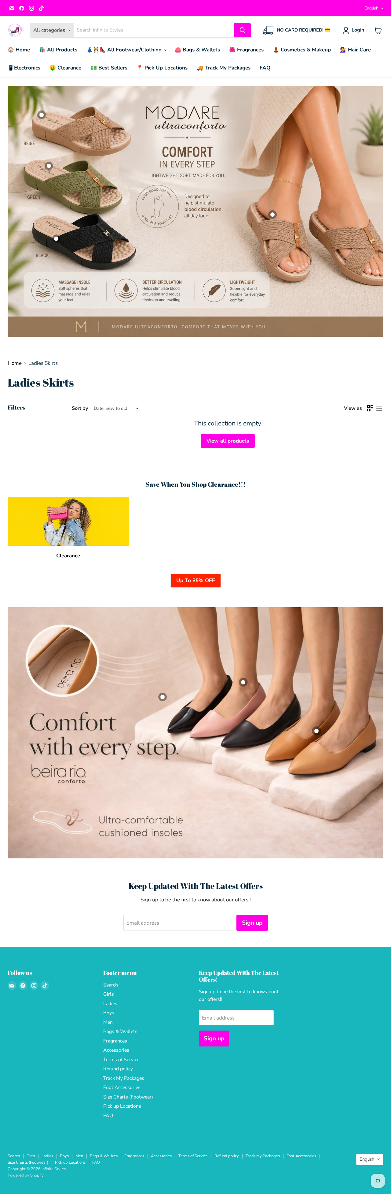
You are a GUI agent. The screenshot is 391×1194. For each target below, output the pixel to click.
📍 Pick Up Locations (162, 67)
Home (15, 363)
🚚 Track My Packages (223, 67)
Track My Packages (123, 1078)
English (371, 8)
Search (110, 985)
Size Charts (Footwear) (128, 1097)
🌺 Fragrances (246, 49)
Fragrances (115, 1041)
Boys (108, 1012)
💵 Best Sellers (108, 67)
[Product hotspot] (56, 238)
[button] (355, 30)
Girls (108, 994)
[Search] (242, 30)
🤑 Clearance (65, 67)
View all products (227, 440)
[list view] (379, 408)
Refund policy (118, 1068)
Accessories (116, 1050)
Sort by (80, 408)
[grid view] (370, 408)
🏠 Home (19, 49)
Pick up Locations (122, 1106)
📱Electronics (24, 67)
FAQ (265, 67)
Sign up (252, 923)
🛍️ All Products (58, 49)
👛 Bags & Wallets (197, 49)
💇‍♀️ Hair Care (355, 49)
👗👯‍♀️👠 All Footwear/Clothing (124, 49)
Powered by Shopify (26, 1175)
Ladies (110, 1003)
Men (108, 1022)
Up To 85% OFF (195, 580)
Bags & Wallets (120, 1031)
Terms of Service (121, 1059)
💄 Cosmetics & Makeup (302, 49)
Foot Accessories (122, 1087)
